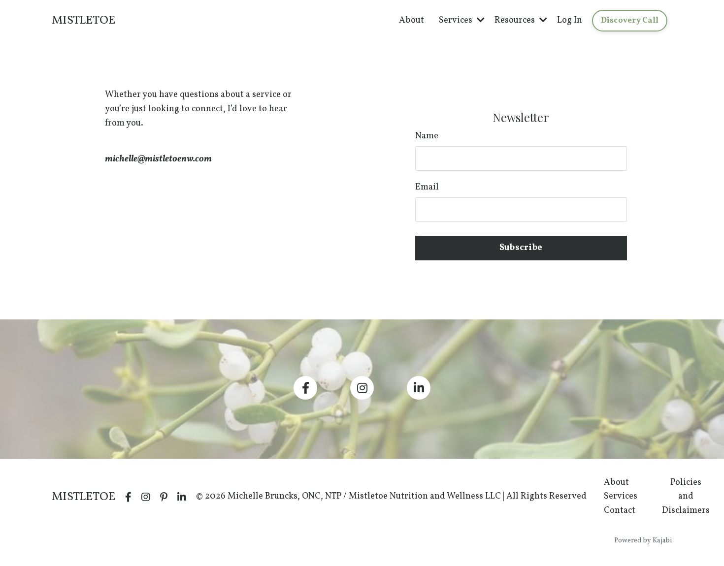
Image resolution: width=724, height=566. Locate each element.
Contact (619, 510)
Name (426, 136)
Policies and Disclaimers (686, 496)
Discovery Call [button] (630, 20)
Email (427, 187)
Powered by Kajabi (643, 540)
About (411, 20)
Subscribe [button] (520, 248)
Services (620, 496)
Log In (569, 20)
